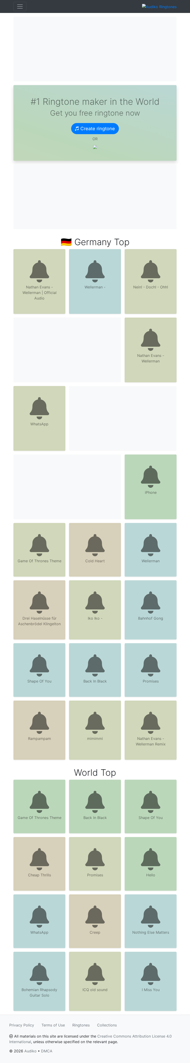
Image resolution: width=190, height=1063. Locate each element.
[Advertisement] (95, 49)
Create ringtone (97, 128)
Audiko (30, 1051)
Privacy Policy (21, 1025)
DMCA (46, 1051)
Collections (107, 1025)
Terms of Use (53, 1025)
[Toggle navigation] (19, 6)
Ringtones (81, 1025)
